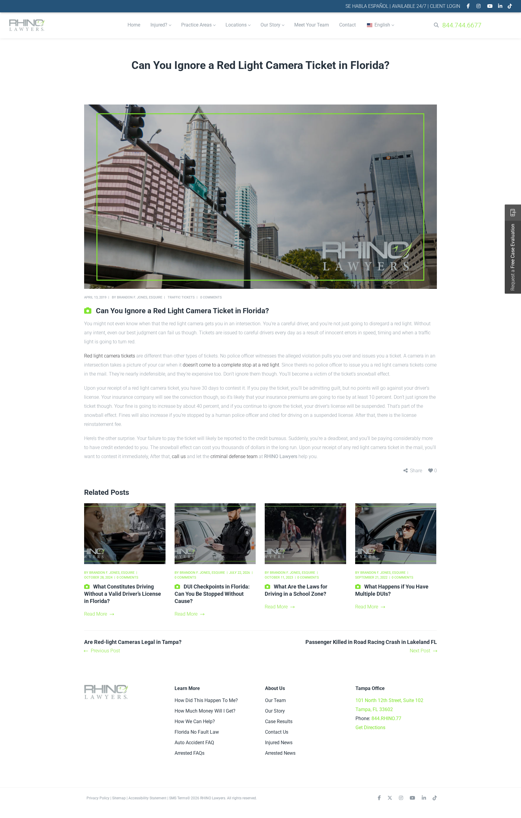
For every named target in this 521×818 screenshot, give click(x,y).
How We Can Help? (195, 721)
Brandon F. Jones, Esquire (139, 297)
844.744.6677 (462, 25)
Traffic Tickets (181, 297)
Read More (95, 614)
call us (179, 456)
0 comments (211, 297)
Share (416, 470)
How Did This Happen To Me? (206, 700)
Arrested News (280, 753)
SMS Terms (178, 798)
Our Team (275, 700)
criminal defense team (233, 456)
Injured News (278, 742)
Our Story (275, 711)
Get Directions (370, 727)
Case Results (278, 721)
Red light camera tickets (109, 356)
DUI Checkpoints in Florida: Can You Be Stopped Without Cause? (212, 593)
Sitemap (119, 798)
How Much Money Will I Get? (205, 711)
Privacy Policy (98, 798)
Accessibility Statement (147, 798)
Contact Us (276, 732)
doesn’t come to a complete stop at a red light (231, 365)
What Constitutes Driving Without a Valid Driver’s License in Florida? (122, 593)
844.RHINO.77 (386, 718)
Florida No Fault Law (197, 732)
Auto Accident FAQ (194, 742)
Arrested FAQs (189, 753)
